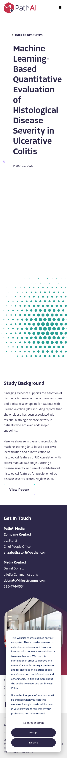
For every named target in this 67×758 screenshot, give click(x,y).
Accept (33, 732)
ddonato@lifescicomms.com (25, 581)
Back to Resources (29, 35)
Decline (33, 742)
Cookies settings (33, 722)
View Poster (19, 489)
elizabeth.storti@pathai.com (25, 553)
